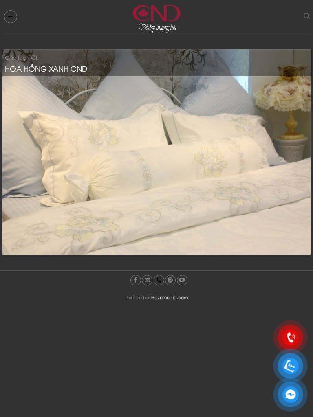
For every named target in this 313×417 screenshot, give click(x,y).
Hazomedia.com (169, 297)
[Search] (307, 16)
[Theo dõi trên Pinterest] (170, 280)
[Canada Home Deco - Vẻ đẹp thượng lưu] (156, 18)
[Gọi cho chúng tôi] (159, 280)
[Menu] (10, 16)
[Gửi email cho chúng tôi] (147, 280)
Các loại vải (21, 57)
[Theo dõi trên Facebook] (135, 280)
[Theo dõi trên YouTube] (182, 280)
